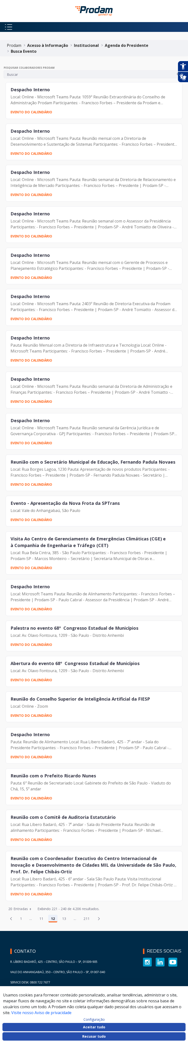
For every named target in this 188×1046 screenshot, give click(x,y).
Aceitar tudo (94, 1027)
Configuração (94, 1019)
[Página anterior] (11, 919)
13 (65, 919)
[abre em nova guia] (147, 962)
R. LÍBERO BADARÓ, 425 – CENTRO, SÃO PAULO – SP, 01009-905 (53, 962)
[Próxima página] (98, 919)
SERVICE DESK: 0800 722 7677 (30, 982)
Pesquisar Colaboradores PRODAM (29, 67)
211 (87, 919)
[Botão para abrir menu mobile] (8, 27)
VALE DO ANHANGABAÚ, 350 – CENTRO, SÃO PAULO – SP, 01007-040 (57, 972)
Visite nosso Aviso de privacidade (41, 1012)
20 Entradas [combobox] (18, 908)
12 (54, 919)
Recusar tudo (94, 1036)
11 (42, 919)
